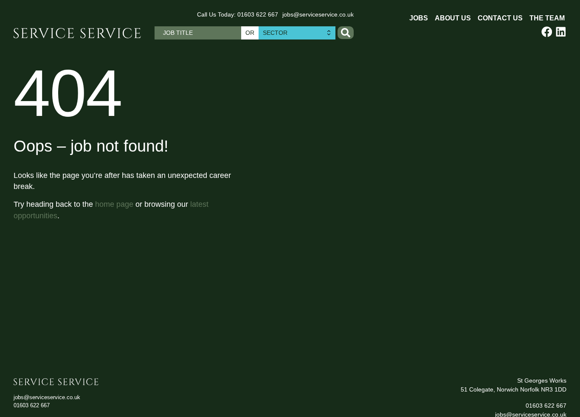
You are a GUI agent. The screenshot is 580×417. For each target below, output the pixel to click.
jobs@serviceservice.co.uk (318, 14)
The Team (547, 18)
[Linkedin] (560, 31)
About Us (453, 18)
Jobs (418, 18)
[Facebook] (546, 31)
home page (114, 204)
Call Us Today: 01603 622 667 (237, 14)
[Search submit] (346, 32)
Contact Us (500, 18)
